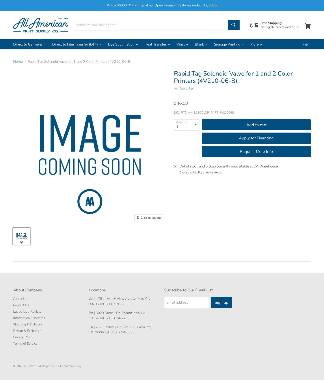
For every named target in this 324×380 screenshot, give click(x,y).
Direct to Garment (28, 44)
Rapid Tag (186, 88)
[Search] (234, 25)
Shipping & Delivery (27, 324)
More (255, 44)
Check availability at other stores (200, 172)
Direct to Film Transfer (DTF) (75, 44)
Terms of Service (25, 343)
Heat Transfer (156, 44)
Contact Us (21, 305)
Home (18, 62)
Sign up (221, 302)
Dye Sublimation (121, 44)
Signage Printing (227, 44)
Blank (200, 44)
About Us (20, 298)
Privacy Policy (23, 337)
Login (306, 44)
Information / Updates (29, 318)
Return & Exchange (27, 331)
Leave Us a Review (27, 311)
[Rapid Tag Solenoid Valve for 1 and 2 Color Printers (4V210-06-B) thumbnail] (21, 236)
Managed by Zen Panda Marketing (59, 366)
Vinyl (181, 44)
